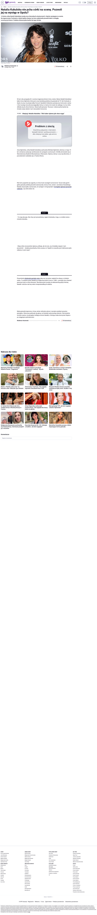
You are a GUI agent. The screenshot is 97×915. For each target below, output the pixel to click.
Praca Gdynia (75, 880)
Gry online (3, 881)
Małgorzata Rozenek (29, 858)
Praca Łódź (75, 871)
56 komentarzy (60, 66)
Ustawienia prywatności (71, 901)
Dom (26, 865)
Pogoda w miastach (53, 873)
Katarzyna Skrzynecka (53, 855)
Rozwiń (44, 212)
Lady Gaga (27, 861)
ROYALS (66, 2)
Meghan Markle (4, 858)
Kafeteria (26, 873)
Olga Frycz (75, 855)
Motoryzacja (3, 873)
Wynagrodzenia (28, 888)
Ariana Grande (4, 856)
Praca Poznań (76, 875)
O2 (49, 875)
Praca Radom (76, 876)
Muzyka (20, 2)
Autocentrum (27, 881)
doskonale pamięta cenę (32, 278)
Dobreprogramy (28, 875)
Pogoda (2, 880)
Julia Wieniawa (4, 855)
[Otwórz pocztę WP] (80, 2)
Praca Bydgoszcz (76, 881)
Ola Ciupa (51, 853)
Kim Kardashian (52, 860)
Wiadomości (3, 865)
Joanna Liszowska (77, 856)
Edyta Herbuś (75, 860)
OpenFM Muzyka (52, 868)
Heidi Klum (51, 856)
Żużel (26, 886)
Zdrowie (2, 876)
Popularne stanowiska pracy (79, 891)
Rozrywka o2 (27, 890)
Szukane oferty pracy (77, 890)
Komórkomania (28, 876)
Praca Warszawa (76, 868)
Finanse (2, 871)
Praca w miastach (76, 885)
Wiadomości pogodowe (54, 871)
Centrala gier (27, 885)
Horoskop (27, 870)
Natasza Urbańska (77, 858)
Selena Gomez (28, 856)
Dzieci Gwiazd (40, 2)
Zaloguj (90, 2)
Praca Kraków (76, 870)
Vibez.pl (50, 869)
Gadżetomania (28, 878)
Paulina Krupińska (76, 853)
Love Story (49, 2)
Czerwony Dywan (29, 2)
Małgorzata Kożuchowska (30, 855)
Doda (50, 858)
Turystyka (27, 871)
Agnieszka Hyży (4, 861)
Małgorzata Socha (4, 860)
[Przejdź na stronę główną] (2, 3)
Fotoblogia (27, 880)
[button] (84, 2)
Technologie (3, 870)
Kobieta (2, 875)
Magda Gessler (28, 860)
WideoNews (58, 2)
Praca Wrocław (76, 873)
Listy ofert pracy (76, 888)
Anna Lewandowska (5, 853)
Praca (2, 878)
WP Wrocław (27, 883)
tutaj (29, 911)
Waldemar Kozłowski (10, 66)
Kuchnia (26, 868)
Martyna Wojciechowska (78, 861)
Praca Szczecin (76, 878)
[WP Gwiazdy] (11, 2)
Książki (26, 866)
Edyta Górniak (27, 853)
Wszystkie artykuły (52, 865)
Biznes (2, 868)
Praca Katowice (76, 883)
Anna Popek (51, 861)
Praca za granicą (76, 886)
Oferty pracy (75, 866)
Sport (2, 866)
